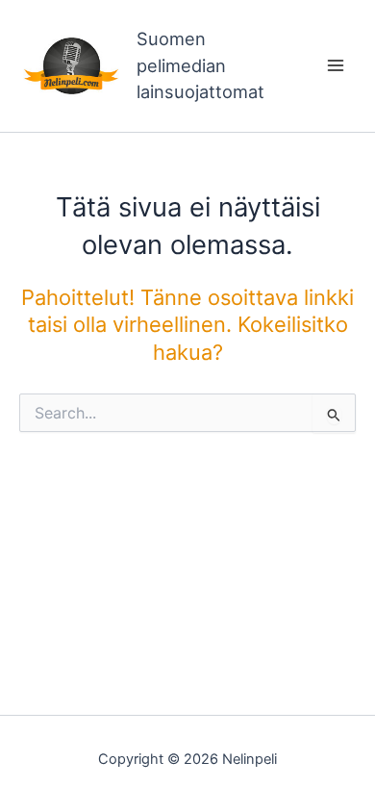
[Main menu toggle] (335, 65)
